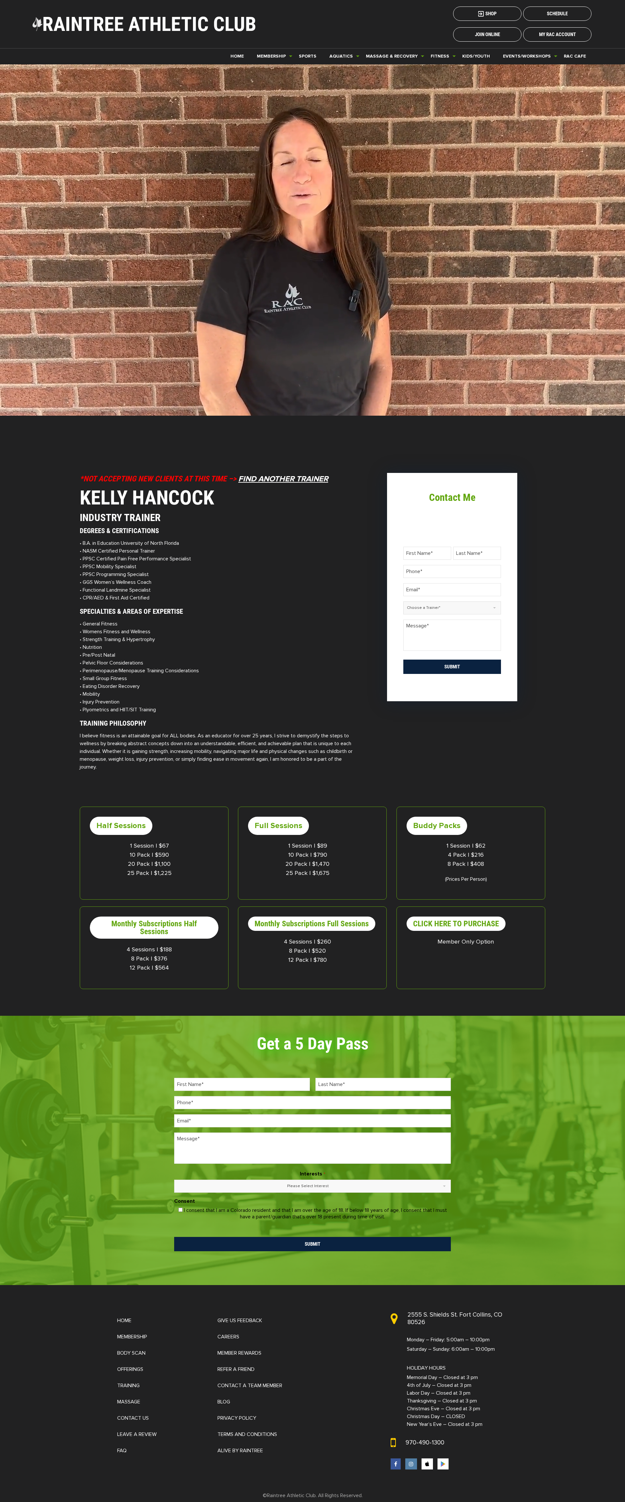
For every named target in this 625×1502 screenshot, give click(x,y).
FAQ (122, 1450)
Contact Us (133, 1418)
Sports (307, 56)
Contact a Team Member (249, 1385)
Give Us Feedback (239, 1320)
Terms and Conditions (247, 1434)
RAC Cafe (575, 56)
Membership (132, 1337)
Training (128, 1385)
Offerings (130, 1369)
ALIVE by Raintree (240, 1450)
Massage (128, 1402)
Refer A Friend (236, 1369)
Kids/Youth (476, 56)
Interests (312, 1174)
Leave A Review (137, 1434)
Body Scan (131, 1353)
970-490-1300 (425, 1442)
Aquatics (341, 56)
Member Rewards (239, 1353)
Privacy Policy (236, 1418)
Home (237, 56)
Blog (223, 1402)
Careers (228, 1337)
